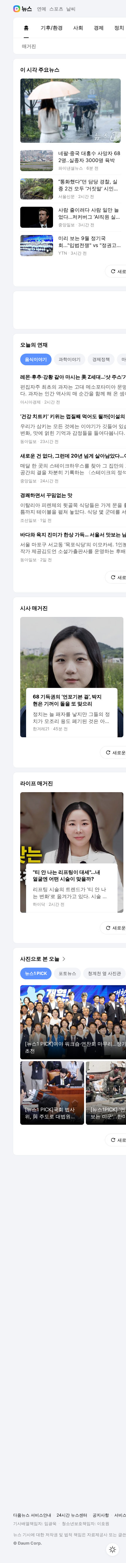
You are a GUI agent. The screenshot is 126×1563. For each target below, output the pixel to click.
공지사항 (101, 1514)
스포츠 (56, 9)
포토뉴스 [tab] (67, 973)
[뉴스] (27, 9)
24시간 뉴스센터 (72, 1514)
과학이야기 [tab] (70, 359)
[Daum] (17, 9)
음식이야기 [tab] (36, 359)
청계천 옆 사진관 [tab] (104, 973)
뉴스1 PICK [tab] (36, 973)
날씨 (71, 9)
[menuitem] (26, 28)
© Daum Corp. (27, 1543)
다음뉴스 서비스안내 (32, 1514)
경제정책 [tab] (101, 359)
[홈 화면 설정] (112, 1549)
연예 (41, 9)
